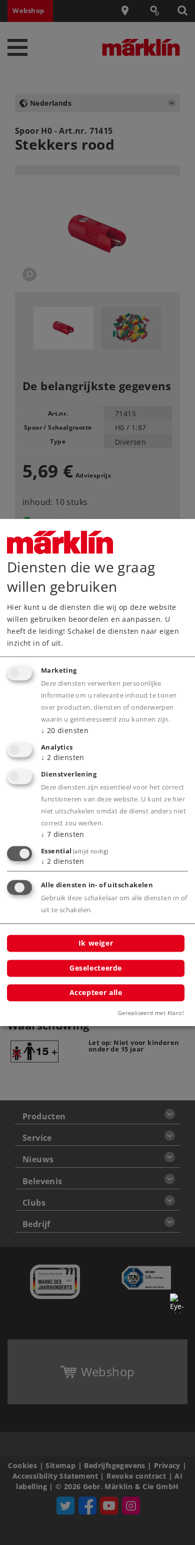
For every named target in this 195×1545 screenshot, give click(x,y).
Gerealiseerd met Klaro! (151, 1013)
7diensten (62, 834)
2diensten (62, 757)
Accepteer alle (96, 993)
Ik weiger (96, 943)
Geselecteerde (96, 968)
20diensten (64, 731)
